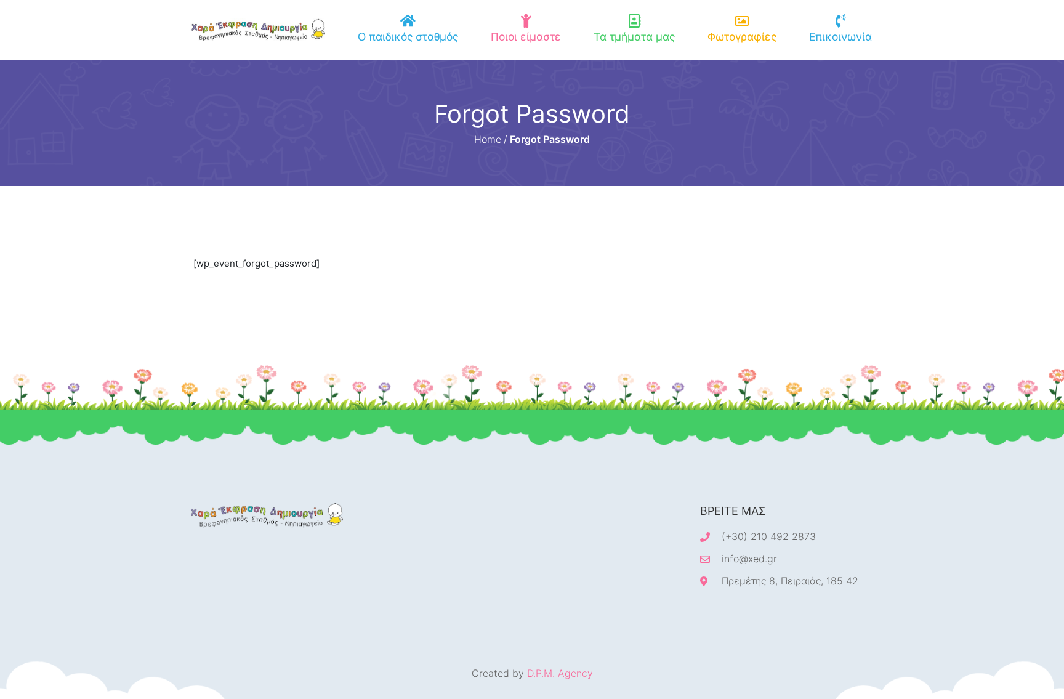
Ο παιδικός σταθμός (408, 36)
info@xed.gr (749, 558)
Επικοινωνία (840, 36)
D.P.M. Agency (560, 673)
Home (487, 139)
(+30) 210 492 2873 (769, 536)
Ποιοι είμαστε (526, 36)
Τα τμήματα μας (634, 36)
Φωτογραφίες (741, 36)
